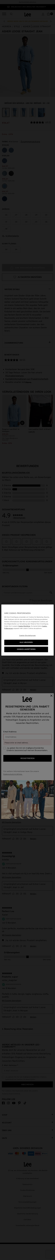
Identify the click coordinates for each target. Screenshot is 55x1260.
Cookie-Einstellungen (27, 636)
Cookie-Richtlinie (24, 626)
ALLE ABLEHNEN (26, 642)
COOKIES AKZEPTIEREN (26, 649)
